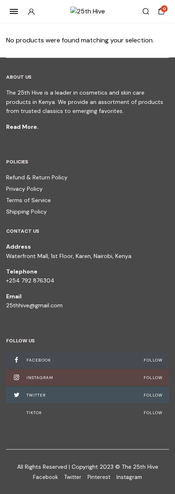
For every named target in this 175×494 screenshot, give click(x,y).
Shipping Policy (26, 211)
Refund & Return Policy (37, 177)
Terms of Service (28, 200)
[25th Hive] (87, 11)
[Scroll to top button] (162, 461)
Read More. (22, 126)
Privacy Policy (24, 188)
